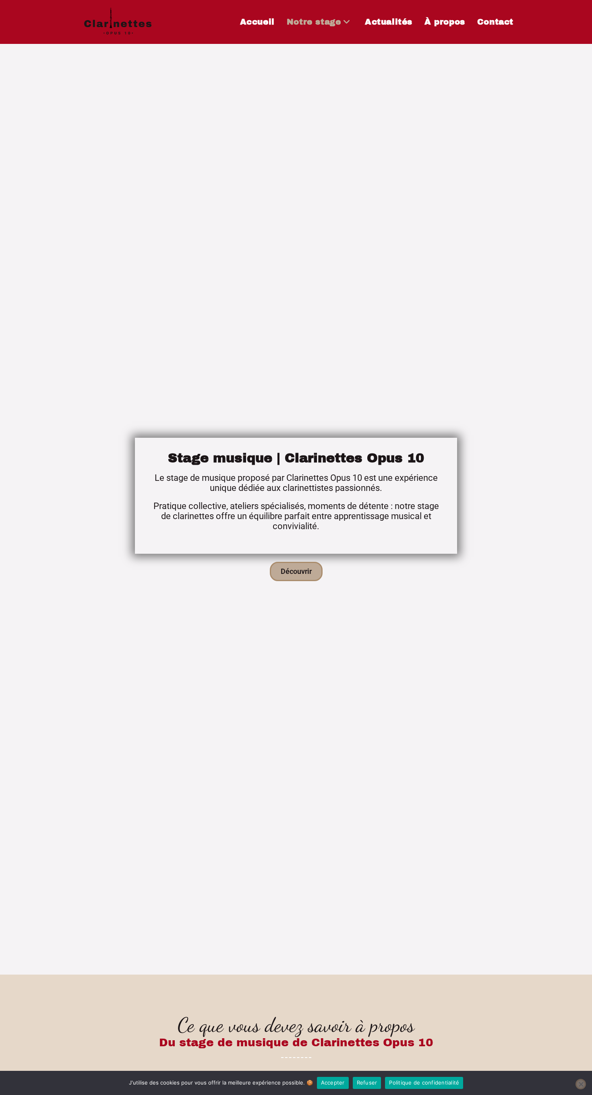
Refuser (367, 1082)
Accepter (333, 1082)
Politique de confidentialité (424, 1082)
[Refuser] (580, 1084)
